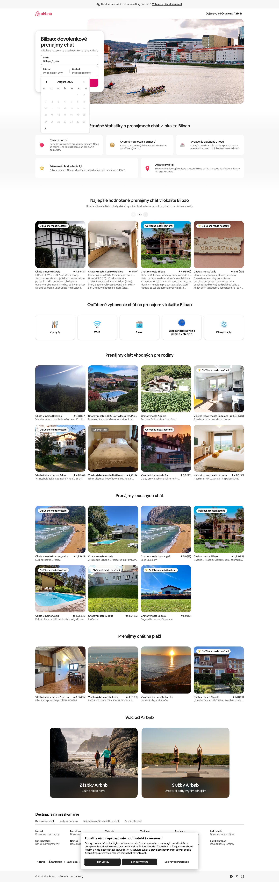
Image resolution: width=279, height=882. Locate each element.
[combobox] (69, 61)
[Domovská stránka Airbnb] (43, 13)
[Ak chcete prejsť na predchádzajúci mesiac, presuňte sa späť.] (46, 82)
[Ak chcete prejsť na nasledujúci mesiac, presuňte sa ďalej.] (84, 82)
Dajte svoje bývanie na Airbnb (224, 13)
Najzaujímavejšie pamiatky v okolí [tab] (101, 821)
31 (46, 128)
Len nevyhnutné (139, 861)
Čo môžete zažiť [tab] (133, 821)
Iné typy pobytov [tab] (68, 821)
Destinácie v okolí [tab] (44, 821)
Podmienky (77, 876)
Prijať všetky (102, 861)
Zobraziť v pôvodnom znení (167, 4)
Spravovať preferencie (177, 861)
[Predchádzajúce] (133, 214)
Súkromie (63, 876)
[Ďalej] (145, 214)
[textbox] (55, 73)
